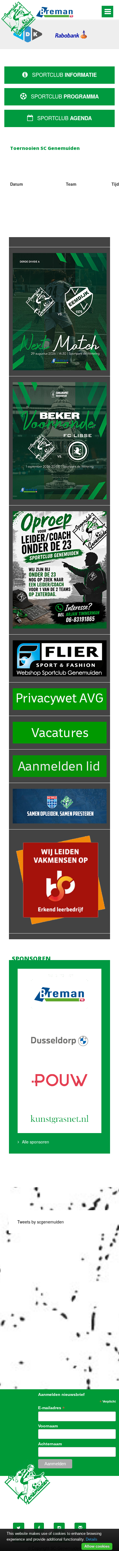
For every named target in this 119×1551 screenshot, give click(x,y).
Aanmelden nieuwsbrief (61, 1394)
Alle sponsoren (35, 1142)
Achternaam (50, 1444)
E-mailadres (51, 1408)
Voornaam (48, 1426)
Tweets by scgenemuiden (40, 1222)
